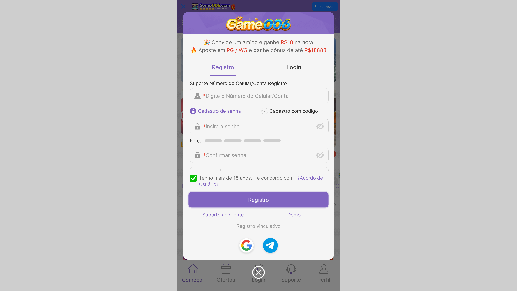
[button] (246, 245)
